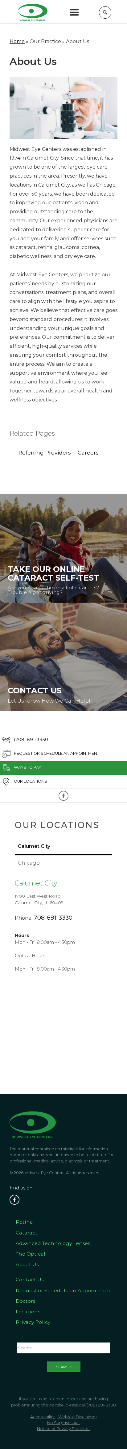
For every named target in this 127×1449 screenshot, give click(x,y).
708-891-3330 (53, 917)
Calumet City (36, 883)
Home (17, 41)
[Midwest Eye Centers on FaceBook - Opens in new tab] (63, 795)
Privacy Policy (33, 1322)
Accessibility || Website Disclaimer (63, 1417)
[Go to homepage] (33, 12)
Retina (24, 1222)
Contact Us (29, 1280)
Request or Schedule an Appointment (64, 1290)
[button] (74, 12)
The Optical (30, 1254)
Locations (28, 1312)
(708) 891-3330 (101, 1405)
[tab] (63, 847)
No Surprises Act (63, 1422)
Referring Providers (44, 452)
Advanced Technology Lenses (53, 1243)
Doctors (25, 1301)
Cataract (26, 1233)
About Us (27, 1264)
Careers (88, 452)
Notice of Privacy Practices (63, 1428)
